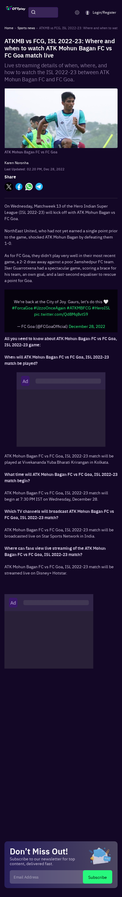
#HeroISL (101, 308)
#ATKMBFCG (79, 308)
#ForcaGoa (22, 308)
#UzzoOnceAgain (49, 308)
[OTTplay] (15, 12)
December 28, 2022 (87, 326)
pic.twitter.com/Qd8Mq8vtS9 (61, 314)
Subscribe (97, 877)
